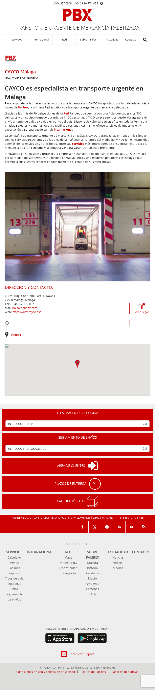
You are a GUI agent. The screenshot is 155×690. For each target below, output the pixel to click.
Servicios (17, 39)
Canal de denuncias (124, 671)
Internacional (41, 39)
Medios (118, 568)
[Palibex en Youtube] (132, 527)
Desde (6, 323)
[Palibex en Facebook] (82, 527)
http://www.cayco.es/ (27, 312)
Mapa (68, 557)
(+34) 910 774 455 (86, 3)
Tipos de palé (14, 578)
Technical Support (81, 654)
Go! (144, 424)
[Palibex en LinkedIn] (119, 527)
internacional (63, 129)
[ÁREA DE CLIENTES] (93, 466)
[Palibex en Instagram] (107, 527)
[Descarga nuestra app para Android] (92, 638)
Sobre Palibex (88, 39)
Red (64, 39)
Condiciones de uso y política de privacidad (45, 671)
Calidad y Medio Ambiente (92, 578)
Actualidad (112, 39)
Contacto (130, 39)
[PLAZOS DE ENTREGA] (95, 484)
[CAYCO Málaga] (11, 59)
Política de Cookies (93, 671)
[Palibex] (77, 15)
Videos (118, 563)
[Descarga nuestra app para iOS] (59, 638)
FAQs (92, 594)
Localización (62, 3)
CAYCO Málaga (20, 72)
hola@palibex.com (24, 308)
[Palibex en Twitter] (95, 527)
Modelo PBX (68, 563)
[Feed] (144, 527)
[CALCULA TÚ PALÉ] (92, 501)
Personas (92, 589)
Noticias (118, 557)
